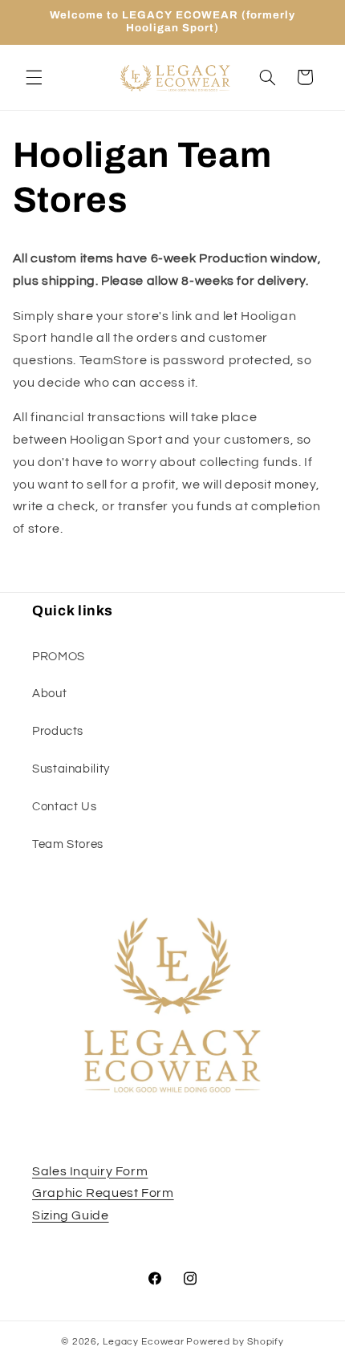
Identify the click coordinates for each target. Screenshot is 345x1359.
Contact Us (64, 807)
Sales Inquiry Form (90, 1171)
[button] (33, 77)
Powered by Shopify (234, 1341)
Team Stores (68, 844)
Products (57, 731)
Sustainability (71, 769)
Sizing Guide (70, 1215)
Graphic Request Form (103, 1193)
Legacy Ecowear (143, 1341)
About (49, 694)
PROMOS (58, 657)
